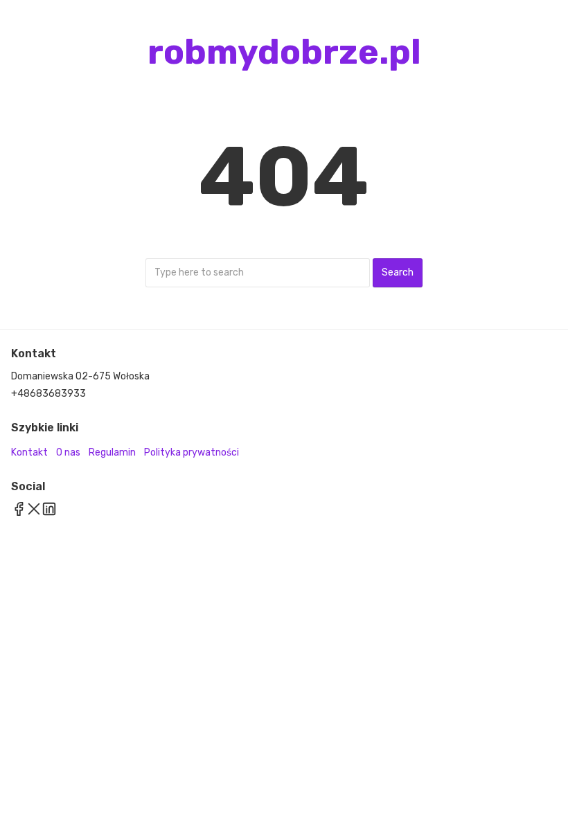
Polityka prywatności (191, 452)
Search (398, 272)
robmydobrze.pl (284, 52)
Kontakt (29, 452)
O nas (68, 452)
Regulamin (112, 452)
